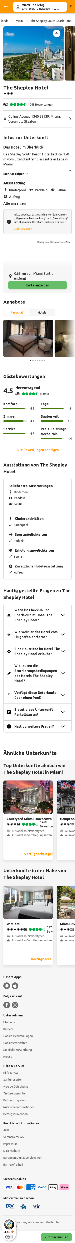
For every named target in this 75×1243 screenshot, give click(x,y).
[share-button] (57, 33)
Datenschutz (11, 1150)
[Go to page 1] (30, 360)
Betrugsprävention (15, 1114)
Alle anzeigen (14, 203)
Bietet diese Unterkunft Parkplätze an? (33, 712)
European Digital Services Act (22, 1157)
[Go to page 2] (33, 360)
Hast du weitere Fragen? (34, 726)
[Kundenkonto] (71, 6)
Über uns (9, 1022)
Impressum (10, 1144)
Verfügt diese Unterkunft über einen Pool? (35, 695)
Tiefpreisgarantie (14, 1093)
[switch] (9, 1237)
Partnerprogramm (14, 1100)
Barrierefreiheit (13, 1164)
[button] (33, 53)
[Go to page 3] (35, 360)
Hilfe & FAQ (10, 1072)
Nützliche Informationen (19, 1107)
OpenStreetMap (61, 242)
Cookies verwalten (15, 1043)
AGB (6, 1130)
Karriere (8, 1029)
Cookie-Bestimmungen (18, 1036)
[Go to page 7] (44, 360)
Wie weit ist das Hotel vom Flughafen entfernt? (36, 634)
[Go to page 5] (39, 360)
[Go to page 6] (42, 360)
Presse (7, 1056)
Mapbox (44, 242)
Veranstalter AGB (14, 1137)
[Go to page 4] (37, 360)
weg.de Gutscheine (15, 1086)
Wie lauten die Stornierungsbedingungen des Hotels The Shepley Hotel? (35, 673)
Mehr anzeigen (23, 228)
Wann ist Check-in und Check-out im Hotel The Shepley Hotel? (33, 615)
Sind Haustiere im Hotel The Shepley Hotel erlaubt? (37, 651)
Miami (19, 21)
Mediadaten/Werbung (17, 1049)
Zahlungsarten (12, 1079)
